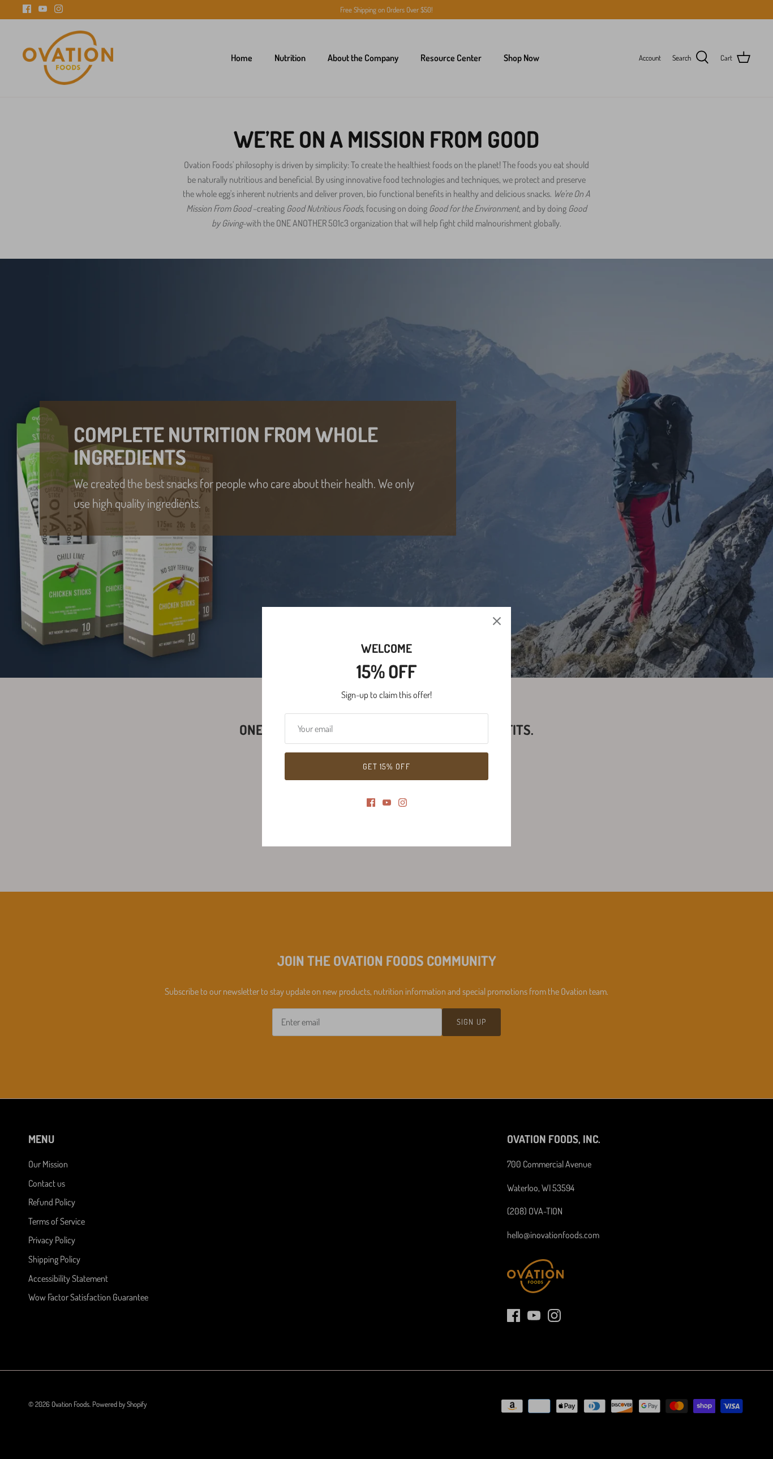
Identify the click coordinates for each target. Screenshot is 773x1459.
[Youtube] (387, 802)
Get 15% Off (386, 766)
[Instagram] (402, 802)
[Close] (496, 621)
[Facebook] (371, 802)
